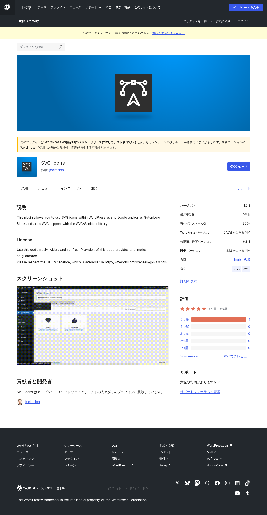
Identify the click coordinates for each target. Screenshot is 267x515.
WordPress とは (27, 445)
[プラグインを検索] (61, 47)
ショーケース (73, 445)
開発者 (116, 458)
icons (236, 269)
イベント (165, 452)
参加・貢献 (166, 445)
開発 (94, 188)
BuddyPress (217, 465)
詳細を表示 (188, 281)
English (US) (242, 259)
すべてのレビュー (237, 356)
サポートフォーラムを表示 (200, 392)
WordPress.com (219, 445)
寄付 (164, 458)
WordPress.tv (123, 465)
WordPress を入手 (246, 7)
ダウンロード (239, 166)
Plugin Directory (28, 21)
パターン (70, 465)
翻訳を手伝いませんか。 (168, 33)
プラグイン (71, 458)
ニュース (22, 452)
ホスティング (25, 458)
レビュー (44, 188)
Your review (189, 356)
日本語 (61, 488)
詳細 (24, 188)
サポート (243, 188)
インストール (71, 188)
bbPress (214, 458)
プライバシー (25, 465)
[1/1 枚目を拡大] (163, 291)
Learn (116, 445)
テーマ (68, 452)
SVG (246, 269)
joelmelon (56, 170)
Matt (212, 452)
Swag (165, 465)
